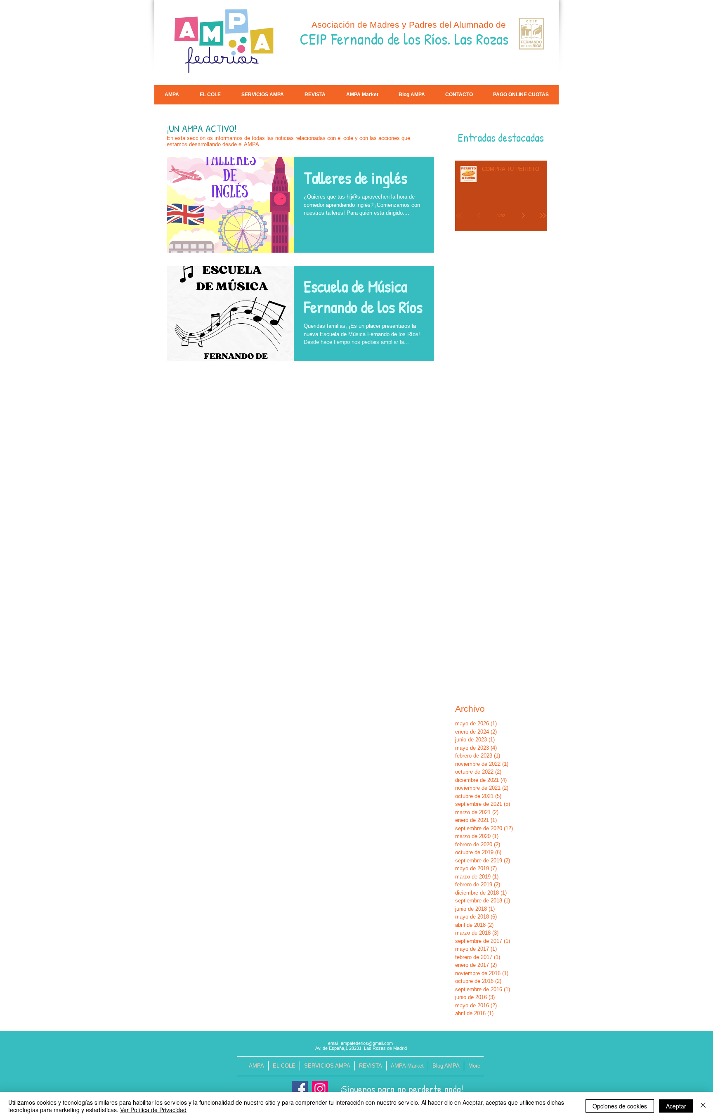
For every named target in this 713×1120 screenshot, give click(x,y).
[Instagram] (320, 1089)
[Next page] (523, 215)
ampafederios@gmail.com (367, 1043)
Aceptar (676, 1106)
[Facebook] (300, 1089)
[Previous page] (478, 215)
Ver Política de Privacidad (153, 1110)
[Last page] (543, 215)
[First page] (458, 215)
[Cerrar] (703, 1106)
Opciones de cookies (620, 1106)
